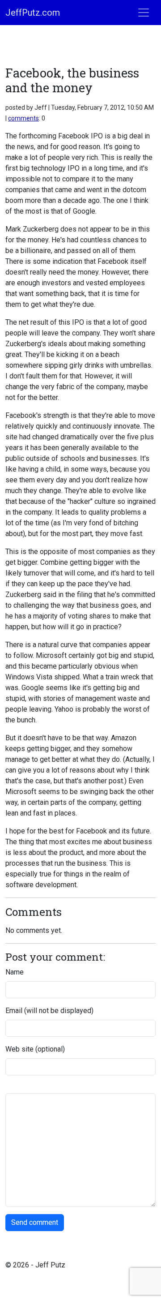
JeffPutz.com (32, 12)
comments (23, 118)
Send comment (34, 1222)
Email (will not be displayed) (49, 1010)
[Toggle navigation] (143, 12)
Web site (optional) (35, 1049)
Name (14, 972)
